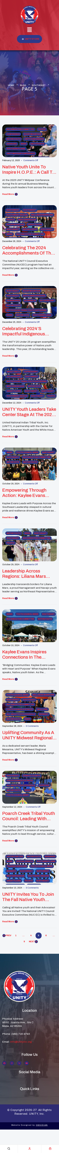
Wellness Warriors (42, 215)
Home (11, 85)
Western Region (27, 220)
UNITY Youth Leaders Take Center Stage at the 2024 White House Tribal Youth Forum (29, 412)
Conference (13, 134)
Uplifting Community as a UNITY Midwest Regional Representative (28, 735)
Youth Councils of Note (20, 709)
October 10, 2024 (11, 645)
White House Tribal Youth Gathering (26, 310)
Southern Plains (16, 149)
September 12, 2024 (12, 807)
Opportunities (15, 856)
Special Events (24, 861)
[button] (29, 30)
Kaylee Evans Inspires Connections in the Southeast (24, 654)
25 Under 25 (30, 300)
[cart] (50, 1148)
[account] (29, 1148)
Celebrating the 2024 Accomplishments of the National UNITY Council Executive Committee (27, 250)
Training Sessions (17, 866)
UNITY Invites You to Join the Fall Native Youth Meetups (28, 897)
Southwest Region (17, 215)
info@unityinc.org (21, 1041)
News (23, 144)
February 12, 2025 (11, 160)
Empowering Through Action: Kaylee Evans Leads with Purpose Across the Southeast (24, 493)
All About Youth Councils (21, 714)
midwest (43, 714)
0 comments (32, 726)
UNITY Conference (34, 139)
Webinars (50, 856)
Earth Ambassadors (34, 296)
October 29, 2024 (11, 484)
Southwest (29, 210)
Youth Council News (27, 452)
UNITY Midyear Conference (21, 153)
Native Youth (14, 139)
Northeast (13, 229)
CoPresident (31, 372)
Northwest (13, 210)
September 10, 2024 (12, 888)
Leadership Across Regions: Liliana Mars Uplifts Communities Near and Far (28, 574)
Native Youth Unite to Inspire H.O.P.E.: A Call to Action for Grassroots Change (28, 169)
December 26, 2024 (11, 241)
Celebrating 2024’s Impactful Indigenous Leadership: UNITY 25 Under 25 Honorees (24, 331)
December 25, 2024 (11, 322)
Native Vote (22, 315)
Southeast (39, 85)
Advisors (12, 144)
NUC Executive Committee (20, 129)
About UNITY (13, 372)
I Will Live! (42, 709)
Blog (23, 85)
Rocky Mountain (32, 134)
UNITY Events (37, 144)
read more (8, 194)
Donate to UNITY (31, 776)
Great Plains (35, 224)
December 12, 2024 (11, 403)
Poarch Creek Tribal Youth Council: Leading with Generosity (28, 816)
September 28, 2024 (12, 726)
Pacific (42, 129)
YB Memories (13, 300)
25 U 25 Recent (47, 300)
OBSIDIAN (42, 1125)
